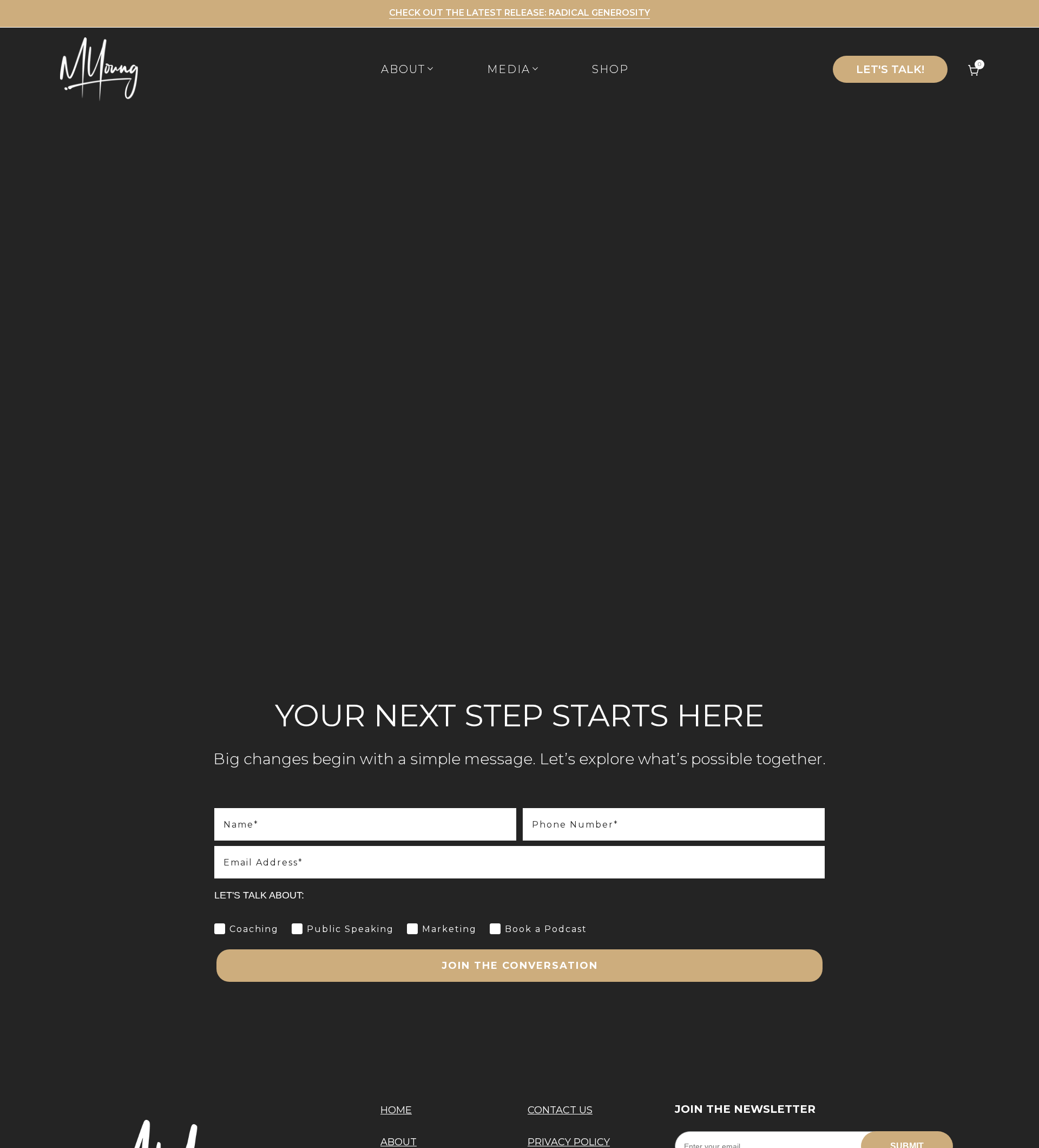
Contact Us (560, 1110)
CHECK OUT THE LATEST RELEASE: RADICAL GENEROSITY (519, 13)
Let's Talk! (890, 69)
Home (396, 1110)
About (398, 1142)
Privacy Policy (569, 1142)
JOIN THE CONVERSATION (520, 966)
